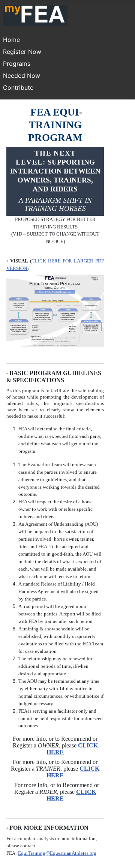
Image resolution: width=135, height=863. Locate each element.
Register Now (22, 51)
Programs (16, 63)
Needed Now (21, 75)
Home (11, 39)
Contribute (18, 87)
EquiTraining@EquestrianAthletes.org (57, 853)
